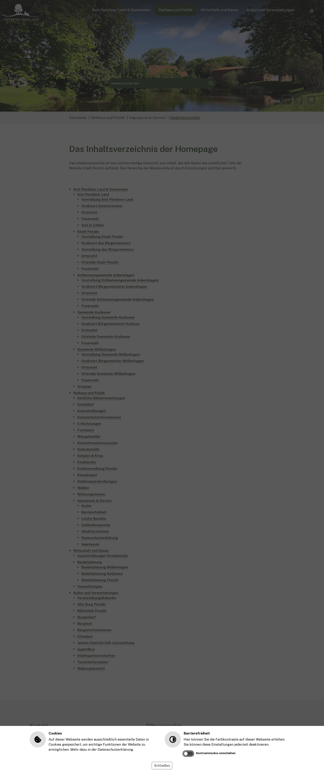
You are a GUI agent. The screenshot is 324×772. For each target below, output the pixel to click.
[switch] (188, 753)
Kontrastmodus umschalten (215, 753)
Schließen (162, 766)
